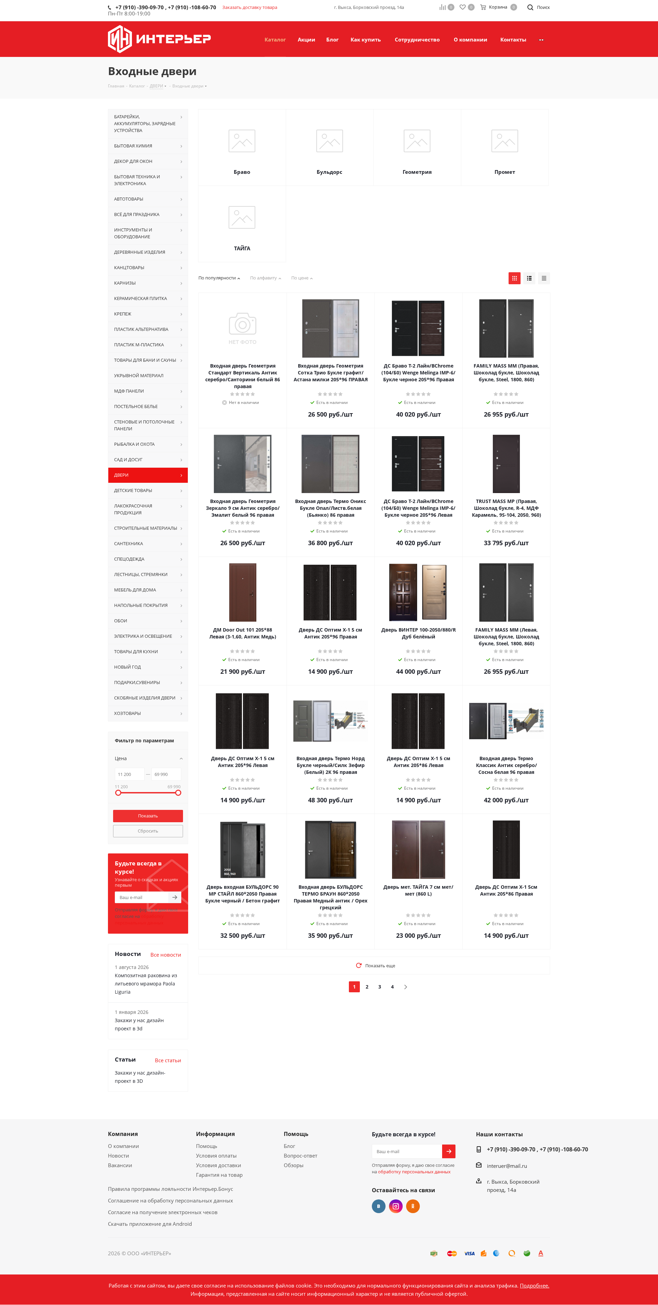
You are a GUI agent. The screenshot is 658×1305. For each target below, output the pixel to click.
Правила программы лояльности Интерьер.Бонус (170, 1188)
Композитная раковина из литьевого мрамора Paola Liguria (146, 983)
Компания (123, 1134)
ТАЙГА (242, 248)
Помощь (206, 1145)
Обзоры (294, 1165)
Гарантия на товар (219, 1174)
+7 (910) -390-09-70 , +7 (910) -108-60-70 (537, 1149)
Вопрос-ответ (300, 1155)
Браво (242, 171)
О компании (123, 1145)
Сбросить (148, 831)
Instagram (396, 1206)
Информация (215, 1134)
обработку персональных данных (139, 919)
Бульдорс (329, 171)
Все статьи (168, 1060)
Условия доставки (218, 1165)
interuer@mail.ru (507, 1165)
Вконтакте (379, 1206)
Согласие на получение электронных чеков (163, 1212)
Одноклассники (413, 1206)
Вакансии (120, 1165)
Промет (505, 171)
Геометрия (417, 171)
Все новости (165, 954)
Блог (289, 1145)
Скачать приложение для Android (150, 1223)
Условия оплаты (216, 1155)
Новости (118, 1155)
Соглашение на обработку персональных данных (170, 1200)
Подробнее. (534, 1285)
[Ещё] (541, 39)
